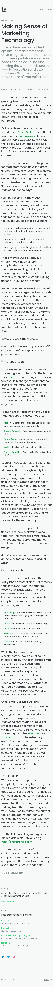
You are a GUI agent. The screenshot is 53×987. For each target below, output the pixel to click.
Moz (6, 422)
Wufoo (7, 623)
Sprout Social (10, 439)
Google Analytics (12, 452)
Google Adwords (12, 431)
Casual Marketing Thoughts (15, 935)
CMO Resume (47, 979)
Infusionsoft (8, 737)
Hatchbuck (35, 733)
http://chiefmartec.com (16, 842)
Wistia (7, 447)
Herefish (5, 942)
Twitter (7, 633)
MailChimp (9, 612)
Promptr (5, 928)
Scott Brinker (26, 132)
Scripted (8, 641)
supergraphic (27, 136)
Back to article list (12, 873)
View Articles (7, 901)
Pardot (12, 377)
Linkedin (8, 628)
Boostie (5, 920)
